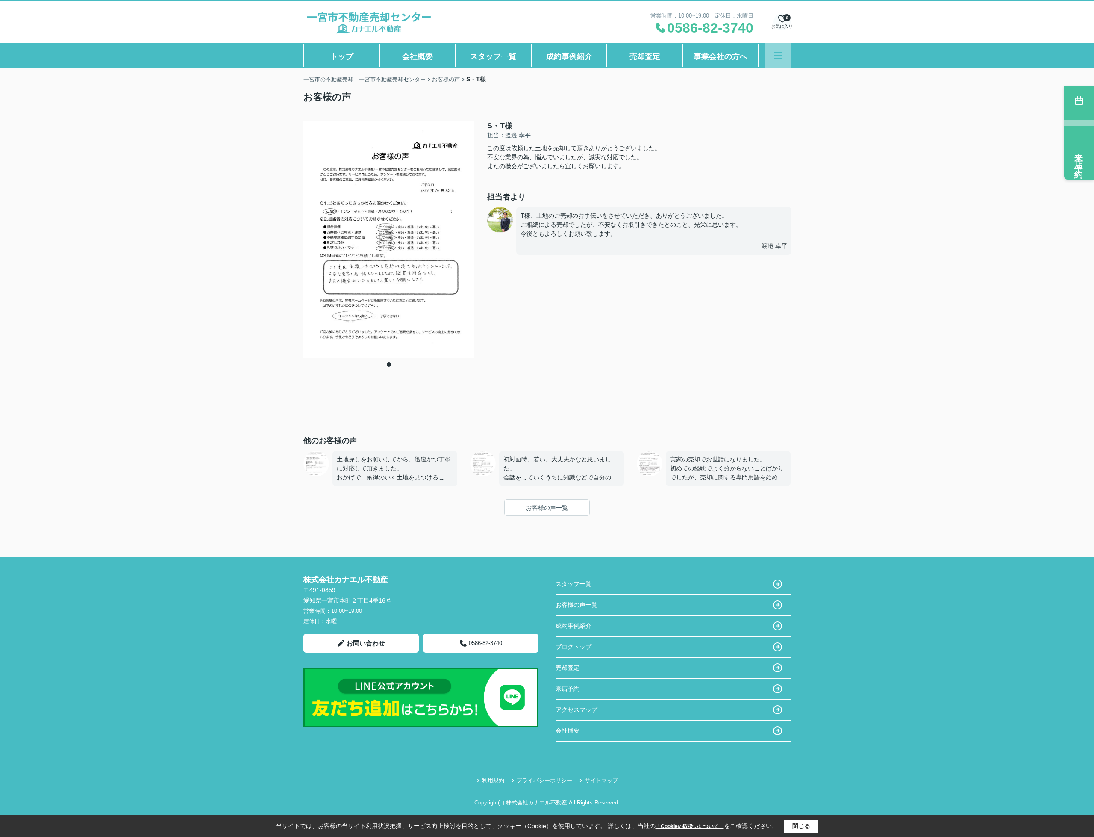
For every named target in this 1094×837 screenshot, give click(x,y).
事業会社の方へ (720, 56)
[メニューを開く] (778, 55)
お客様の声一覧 (547, 507)
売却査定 (644, 56)
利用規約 (493, 780)
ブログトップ (573, 646)
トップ (341, 56)
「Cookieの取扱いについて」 (690, 826)
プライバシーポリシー (544, 780)
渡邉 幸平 (774, 246)
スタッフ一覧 (493, 56)
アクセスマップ (576, 709)
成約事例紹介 (569, 56)
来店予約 (567, 688)
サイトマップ (601, 780)
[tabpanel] (388, 239)
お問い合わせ (366, 643)
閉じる (801, 825)
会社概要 (417, 56)
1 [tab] (389, 364)
